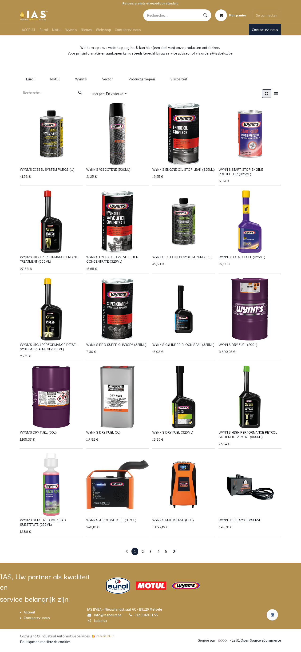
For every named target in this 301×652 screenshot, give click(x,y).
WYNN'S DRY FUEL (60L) (38, 432)
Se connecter (266, 15)
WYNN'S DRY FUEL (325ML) (172, 432)
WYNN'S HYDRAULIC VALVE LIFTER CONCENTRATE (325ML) (112, 259)
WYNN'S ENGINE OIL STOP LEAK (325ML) (183, 169)
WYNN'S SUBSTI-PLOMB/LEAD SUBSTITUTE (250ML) (43, 522)
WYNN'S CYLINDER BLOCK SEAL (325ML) (183, 344)
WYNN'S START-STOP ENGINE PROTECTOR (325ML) (241, 171)
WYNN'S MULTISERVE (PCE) (173, 519)
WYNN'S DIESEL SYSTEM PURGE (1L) (47, 169)
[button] (109, 93)
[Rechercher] (205, 15)
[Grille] (266, 93)
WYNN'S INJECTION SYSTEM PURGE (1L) (182, 256)
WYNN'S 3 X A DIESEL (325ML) (242, 256)
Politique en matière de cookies (45, 641)
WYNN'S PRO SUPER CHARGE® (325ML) (116, 344)
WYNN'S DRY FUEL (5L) (103, 432)
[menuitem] (29, 29)
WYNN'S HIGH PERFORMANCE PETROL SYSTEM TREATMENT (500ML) (248, 434)
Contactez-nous (265, 29)
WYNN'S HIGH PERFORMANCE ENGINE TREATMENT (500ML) (49, 259)
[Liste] (276, 93)
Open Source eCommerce (261, 640)
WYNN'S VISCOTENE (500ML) (108, 169)
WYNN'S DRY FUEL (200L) (238, 344)
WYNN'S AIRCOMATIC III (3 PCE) (111, 519)
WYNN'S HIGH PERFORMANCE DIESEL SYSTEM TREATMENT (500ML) (48, 347)
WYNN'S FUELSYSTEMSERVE (240, 519)
